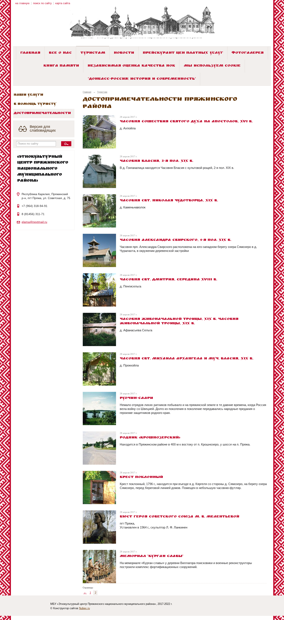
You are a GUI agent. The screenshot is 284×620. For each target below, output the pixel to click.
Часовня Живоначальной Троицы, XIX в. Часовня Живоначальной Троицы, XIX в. (179, 321)
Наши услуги (28, 95)
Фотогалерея (248, 53)
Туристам (92, 53)
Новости (124, 53)
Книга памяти (61, 66)
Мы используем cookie (212, 66)
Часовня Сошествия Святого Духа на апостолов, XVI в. (186, 122)
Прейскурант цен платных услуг (183, 53)
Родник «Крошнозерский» (150, 438)
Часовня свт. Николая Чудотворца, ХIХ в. (169, 201)
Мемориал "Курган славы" (151, 556)
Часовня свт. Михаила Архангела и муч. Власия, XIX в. (186, 359)
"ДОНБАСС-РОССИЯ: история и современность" (142, 79)
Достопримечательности (42, 113)
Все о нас (60, 53)
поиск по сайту (42, 3)
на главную (22, 3)
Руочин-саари (136, 398)
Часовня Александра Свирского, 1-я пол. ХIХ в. (175, 240)
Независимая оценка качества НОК (131, 66)
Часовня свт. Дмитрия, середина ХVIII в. (168, 280)
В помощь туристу (35, 104)
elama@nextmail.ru (34, 222)
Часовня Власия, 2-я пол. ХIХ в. (156, 161)
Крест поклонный (141, 477)
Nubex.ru (84, 608)
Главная (30, 53)
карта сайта (62, 3)
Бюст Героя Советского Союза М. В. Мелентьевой (179, 517)
